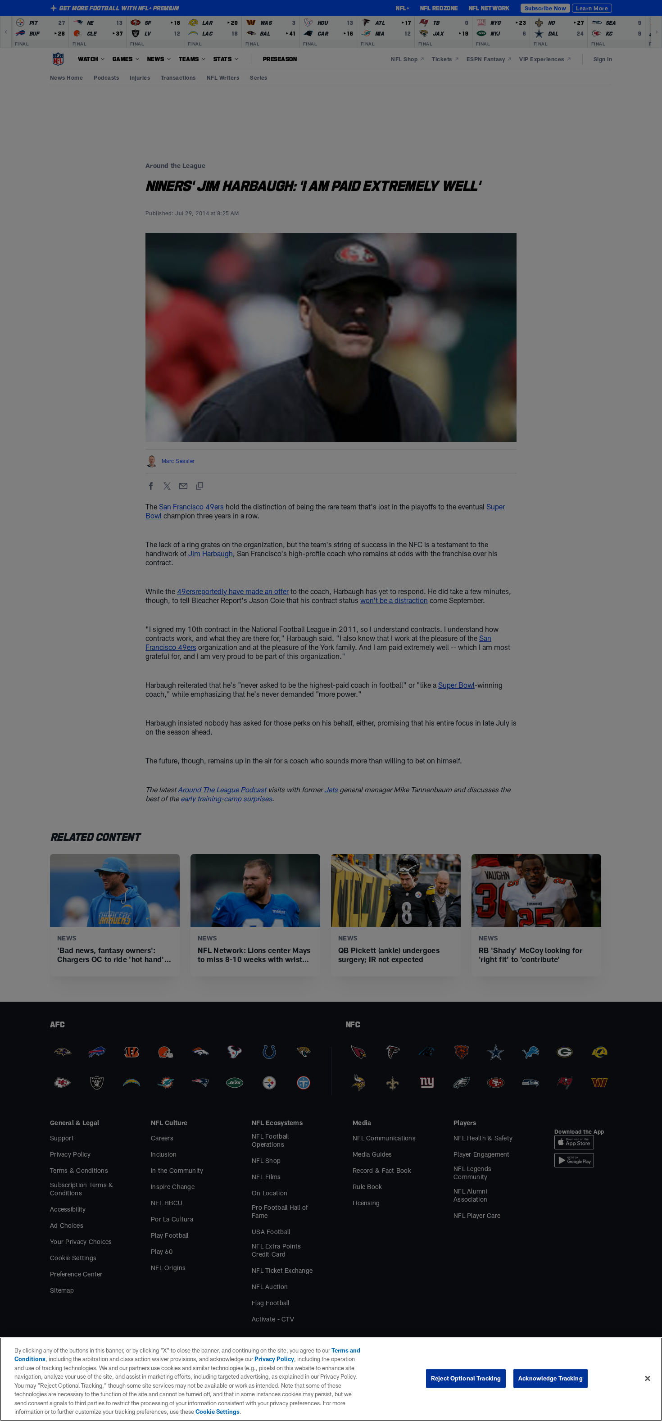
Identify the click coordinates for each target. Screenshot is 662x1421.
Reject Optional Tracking (466, 1378)
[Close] (647, 1378)
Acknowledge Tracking (550, 1378)
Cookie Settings (217, 1411)
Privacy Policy (274, 1358)
